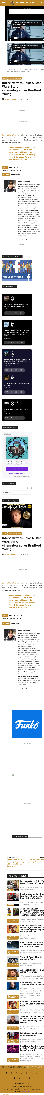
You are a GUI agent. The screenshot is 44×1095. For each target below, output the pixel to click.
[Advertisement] (23, 114)
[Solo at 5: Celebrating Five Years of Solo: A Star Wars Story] (13, 1005)
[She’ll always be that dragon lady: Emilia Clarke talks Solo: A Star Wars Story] (13, 897)
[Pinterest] (16, 1073)
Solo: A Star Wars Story (11, 135)
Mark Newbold (12, 99)
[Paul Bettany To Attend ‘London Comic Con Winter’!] (13, 986)
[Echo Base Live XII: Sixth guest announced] (13, 1036)
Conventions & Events (13, 997)
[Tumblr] (14, 1078)
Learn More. (25, 1091)
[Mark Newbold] (3, 99)
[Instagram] (22, 239)
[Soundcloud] (32, 1073)
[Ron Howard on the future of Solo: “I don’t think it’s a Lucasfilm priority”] (13, 1049)
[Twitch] (19, 1078)
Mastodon (5, 1094)
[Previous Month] (28, 488)
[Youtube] (30, 1078)
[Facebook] (19, 239)
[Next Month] (31, 488)
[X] (25, 1078)
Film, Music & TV (21, 69)
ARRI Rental (15, 174)
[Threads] (26, 239)
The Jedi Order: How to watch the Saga (31, 958)
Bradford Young (15, 167)
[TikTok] (37, 1073)
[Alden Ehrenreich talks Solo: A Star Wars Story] (13, 973)
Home (9, 69)
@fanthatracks (34, 1067)
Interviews (12, 890)
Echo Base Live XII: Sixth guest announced (31, 1034)
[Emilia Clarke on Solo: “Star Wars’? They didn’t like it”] (13, 884)
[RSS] (27, 1073)
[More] (33, 104)
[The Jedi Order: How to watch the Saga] (13, 960)
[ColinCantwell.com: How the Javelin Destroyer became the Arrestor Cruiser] (13, 945)
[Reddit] (21, 1073)
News (13, 69)
